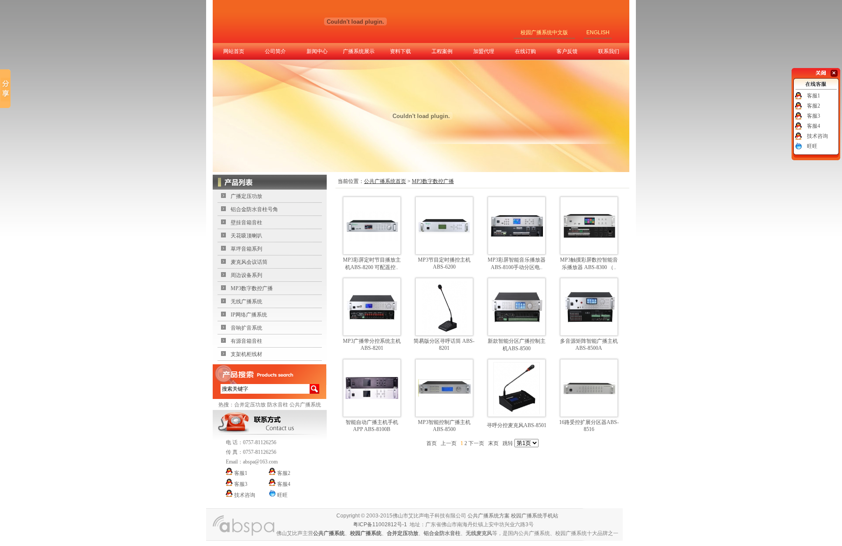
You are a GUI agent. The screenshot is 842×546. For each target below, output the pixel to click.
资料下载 (400, 51)
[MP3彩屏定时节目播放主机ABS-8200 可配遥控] (372, 239)
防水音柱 (277, 405)
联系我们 (608, 51)
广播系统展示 (359, 51)
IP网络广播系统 (249, 315)
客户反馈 (567, 51)
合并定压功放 (250, 405)
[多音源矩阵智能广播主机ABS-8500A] (589, 321)
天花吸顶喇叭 (246, 236)
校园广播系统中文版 (544, 32)
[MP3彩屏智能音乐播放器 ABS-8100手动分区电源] (516, 235)
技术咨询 (817, 136)
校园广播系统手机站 (534, 516)
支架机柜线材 (246, 354)
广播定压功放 (246, 196)
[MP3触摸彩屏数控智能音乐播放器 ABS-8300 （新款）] (589, 236)
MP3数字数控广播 (252, 288)
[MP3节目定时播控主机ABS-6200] (444, 231)
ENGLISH (598, 32)
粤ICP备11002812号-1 (380, 524)
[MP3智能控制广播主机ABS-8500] (444, 395)
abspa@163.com (260, 462)
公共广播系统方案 (488, 516)
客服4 (813, 126)
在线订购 (525, 51)
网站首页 (233, 51)
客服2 (813, 106)
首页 (431, 443)
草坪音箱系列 (246, 249)
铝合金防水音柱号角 (254, 209)
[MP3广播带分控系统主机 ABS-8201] (372, 319)
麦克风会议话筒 (249, 262)
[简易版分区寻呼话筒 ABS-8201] (444, 331)
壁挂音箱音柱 (246, 222)
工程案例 (442, 51)
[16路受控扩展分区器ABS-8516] (589, 392)
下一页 (476, 443)
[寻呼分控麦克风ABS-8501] (516, 413)
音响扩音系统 (246, 328)
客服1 (813, 96)
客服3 (813, 116)
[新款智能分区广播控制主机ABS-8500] (516, 321)
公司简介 (275, 51)
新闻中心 (317, 51)
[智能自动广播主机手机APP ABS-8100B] (372, 397)
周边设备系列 (246, 275)
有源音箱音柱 (246, 341)
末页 (493, 443)
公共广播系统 (305, 405)
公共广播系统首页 (385, 181)
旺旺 (812, 146)
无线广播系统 (246, 301)
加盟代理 (483, 51)
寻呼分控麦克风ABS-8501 (516, 425)
